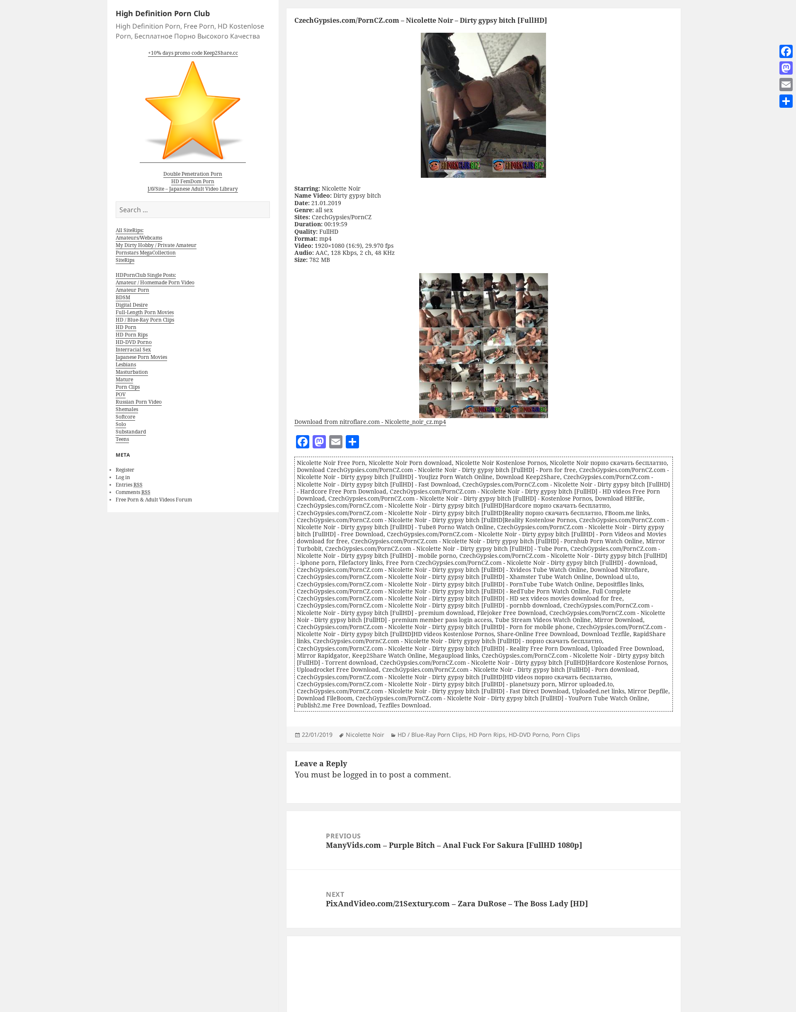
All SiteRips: (129, 230)
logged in (360, 774)
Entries (129, 484)
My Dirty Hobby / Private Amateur (156, 245)
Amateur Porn (132, 289)
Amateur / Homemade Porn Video (155, 282)
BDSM (123, 297)
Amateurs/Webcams (139, 237)
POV (121, 394)
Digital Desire (132, 304)
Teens (122, 439)
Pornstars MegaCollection (146, 252)
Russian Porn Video (139, 401)
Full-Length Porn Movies (145, 312)
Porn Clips (128, 386)
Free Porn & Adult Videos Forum (154, 499)
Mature (124, 379)
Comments (133, 492)
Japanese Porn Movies (141, 357)
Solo (121, 424)
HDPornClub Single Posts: (146, 274)
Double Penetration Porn (192, 173)
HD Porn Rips (132, 334)
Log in (123, 477)
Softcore (125, 416)
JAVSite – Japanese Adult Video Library (193, 188)
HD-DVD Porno (134, 342)
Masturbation (132, 371)
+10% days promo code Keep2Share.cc (193, 52)
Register (125, 469)
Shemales (127, 409)
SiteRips (125, 260)
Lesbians (126, 364)
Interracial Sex (133, 349)
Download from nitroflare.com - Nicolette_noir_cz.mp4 (370, 422)
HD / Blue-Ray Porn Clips (145, 319)
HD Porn (126, 327)
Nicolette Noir (365, 734)
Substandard (131, 431)
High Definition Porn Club (163, 13)
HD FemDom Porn (192, 181)
